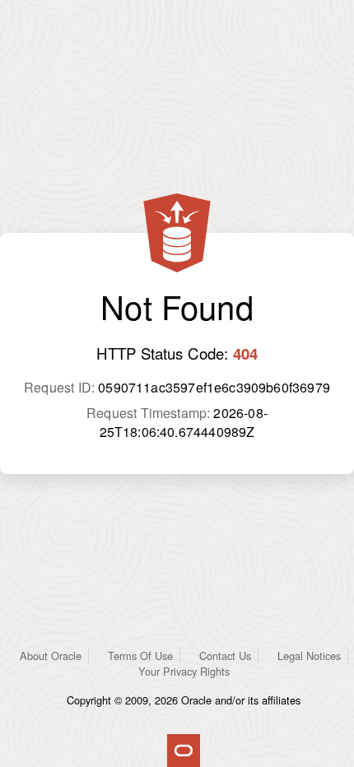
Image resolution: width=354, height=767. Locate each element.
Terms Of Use (140, 655)
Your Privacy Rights (184, 671)
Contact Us (225, 655)
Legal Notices (309, 655)
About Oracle (51, 655)
